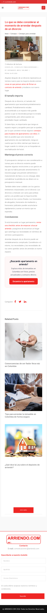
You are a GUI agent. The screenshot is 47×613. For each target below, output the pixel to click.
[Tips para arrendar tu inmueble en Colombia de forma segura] (23, 392)
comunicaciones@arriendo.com (26, 548)
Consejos (13, 34)
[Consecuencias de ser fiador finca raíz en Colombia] (23, 341)
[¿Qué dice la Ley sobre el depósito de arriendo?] (23, 443)
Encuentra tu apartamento (23, 281)
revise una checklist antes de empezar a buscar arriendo (23, 225)
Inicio (7, 34)
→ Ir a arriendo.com (8, 2)
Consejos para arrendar (27, 34)
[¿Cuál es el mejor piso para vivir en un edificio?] (23, 522)
